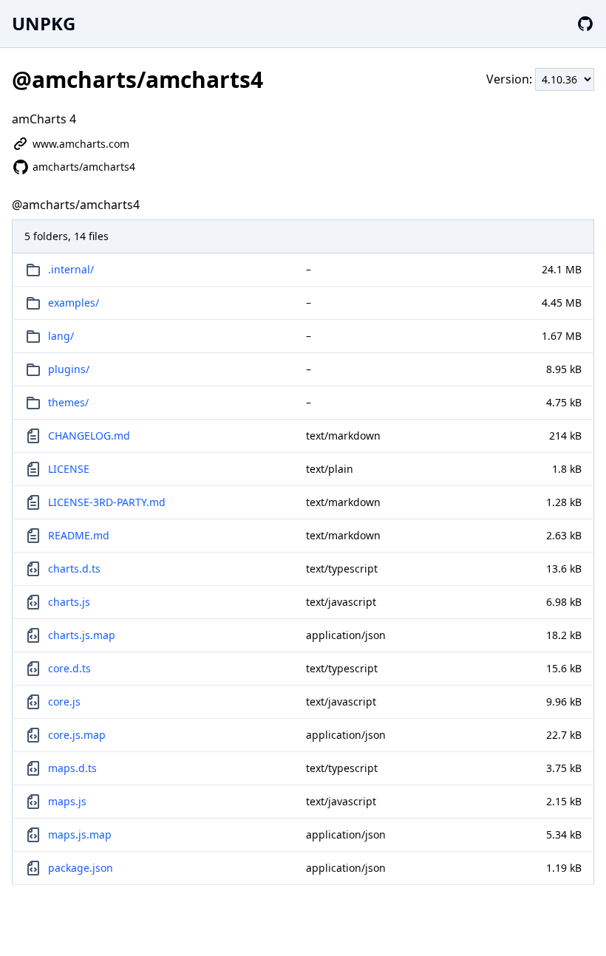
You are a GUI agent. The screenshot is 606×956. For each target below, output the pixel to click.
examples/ (73, 303)
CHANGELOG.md (89, 436)
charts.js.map (81, 635)
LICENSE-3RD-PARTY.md (107, 502)
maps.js (67, 801)
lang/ (61, 336)
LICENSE (68, 469)
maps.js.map (80, 834)
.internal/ (71, 269)
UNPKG (43, 23)
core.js (64, 701)
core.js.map (77, 735)
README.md (78, 535)
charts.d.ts (74, 568)
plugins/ (68, 369)
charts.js (69, 602)
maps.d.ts (72, 768)
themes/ (68, 402)
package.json (80, 868)
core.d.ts (69, 668)
